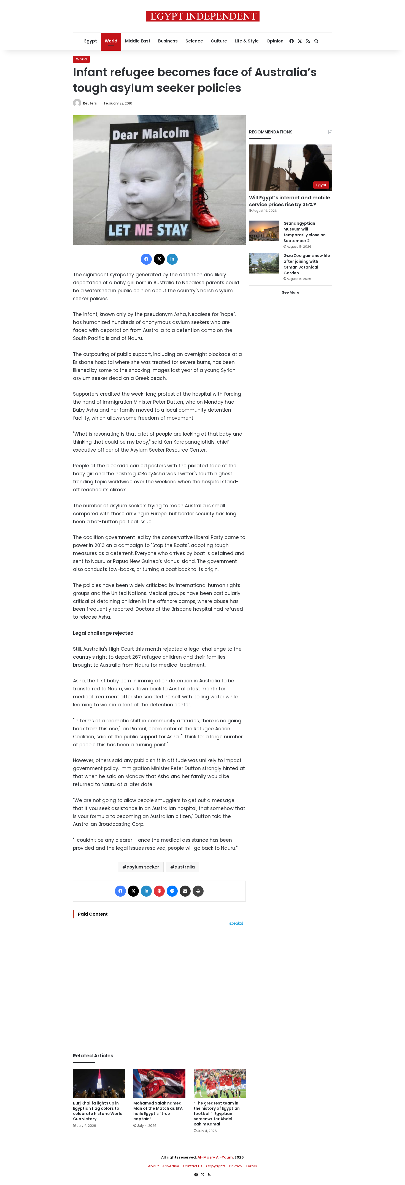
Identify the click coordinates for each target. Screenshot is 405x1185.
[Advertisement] (159, 986)
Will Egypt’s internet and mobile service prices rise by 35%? (289, 201)
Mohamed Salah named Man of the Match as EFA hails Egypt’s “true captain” (158, 1111)
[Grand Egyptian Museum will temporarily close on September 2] (264, 231)
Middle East (137, 41)
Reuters (90, 103)
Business (168, 41)
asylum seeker (142, 867)
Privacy (235, 1166)
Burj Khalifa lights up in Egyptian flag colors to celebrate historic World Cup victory (98, 1111)
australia (184, 867)
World (111, 41)
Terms (251, 1166)
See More (290, 292)
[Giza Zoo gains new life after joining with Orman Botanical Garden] (264, 263)
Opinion (275, 41)
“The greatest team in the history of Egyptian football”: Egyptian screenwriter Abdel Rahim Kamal (217, 1113)
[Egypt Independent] (203, 16)
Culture (219, 41)
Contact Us (192, 1166)
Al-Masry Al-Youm (215, 1157)
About (153, 1166)
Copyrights (216, 1166)
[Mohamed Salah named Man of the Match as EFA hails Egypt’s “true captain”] (159, 1083)
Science (194, 41)
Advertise (170, 1166)
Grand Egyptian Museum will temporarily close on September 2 (305, 232)
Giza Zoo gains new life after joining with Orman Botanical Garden (307, 264)
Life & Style (247, 41)
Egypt (90, 41)
